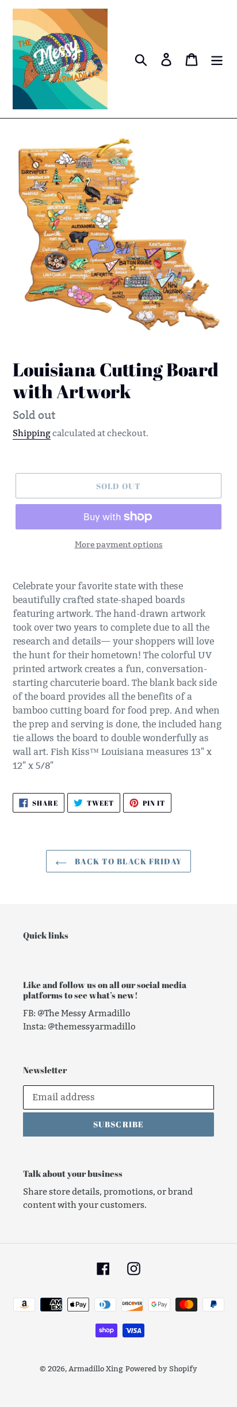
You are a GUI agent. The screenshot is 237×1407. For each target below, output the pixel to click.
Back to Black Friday (127, 861)
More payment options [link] (119, 544)
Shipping (32, 433)
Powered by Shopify (161, 1368)
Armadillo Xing (95, 1368)
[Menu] (217, 59)
